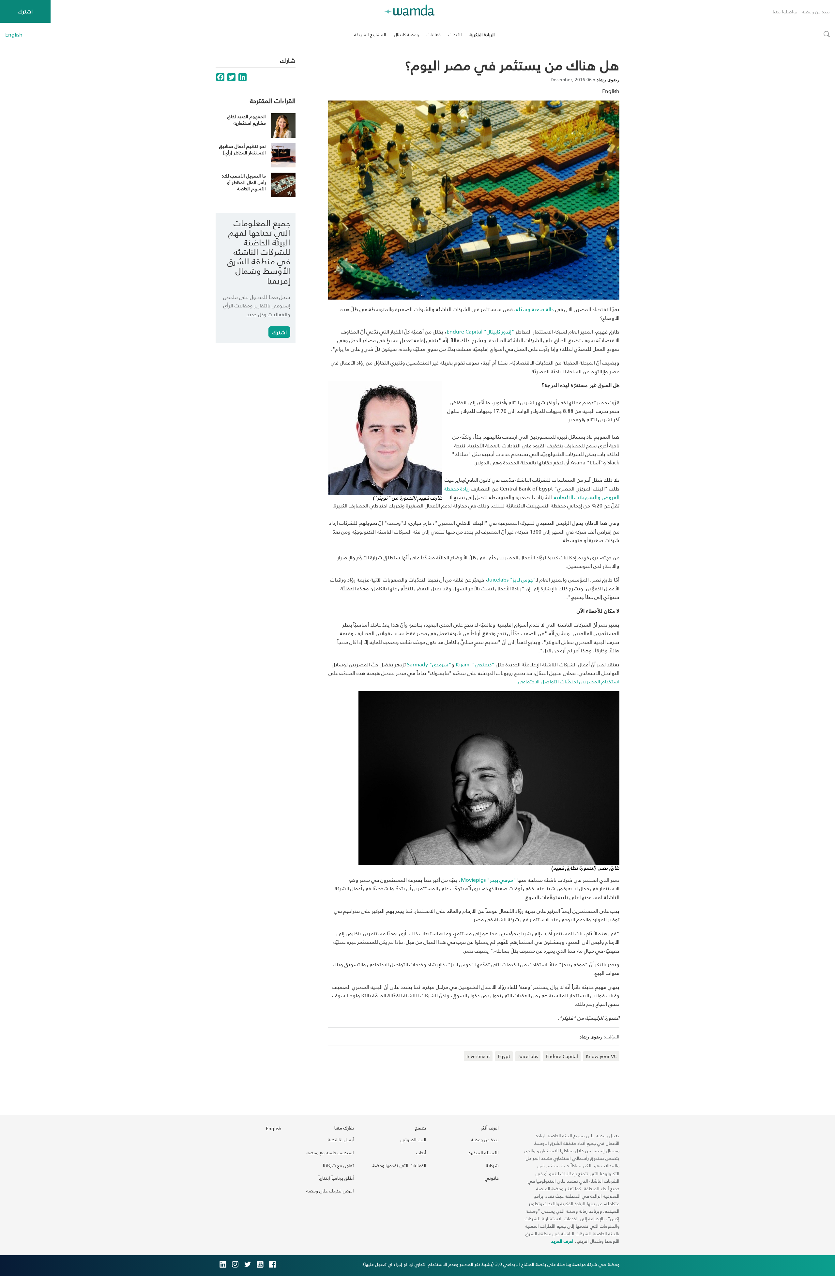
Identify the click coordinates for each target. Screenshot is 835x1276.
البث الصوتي (413, 1139)
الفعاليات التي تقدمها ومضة (399, 1165)
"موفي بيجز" (488, 880)
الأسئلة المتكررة (484, 1152)
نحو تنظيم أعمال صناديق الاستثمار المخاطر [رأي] (242, 149)
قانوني (492, 1178)
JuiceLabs (528, 1056)
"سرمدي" (429, 664)
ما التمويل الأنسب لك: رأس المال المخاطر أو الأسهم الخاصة (244, 182)
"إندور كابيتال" (480, 331)
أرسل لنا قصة (341, 1139)
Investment (478, 1056)
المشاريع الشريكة (370, 34)
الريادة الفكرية (482, 34)
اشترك (25, 11)
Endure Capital (562, 1056)
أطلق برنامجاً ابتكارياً (336, 1178)
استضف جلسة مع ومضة (330, 1152)
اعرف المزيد (562, 1241)
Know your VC (601, 1056)
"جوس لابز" (511, 579)
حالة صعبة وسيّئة (535, 309)
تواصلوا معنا (785, 11)
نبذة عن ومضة (816, 11)
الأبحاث (455, 34)
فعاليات (434, 34)
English (14, 34)
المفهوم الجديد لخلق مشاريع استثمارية (246, 119)
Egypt (504, 1056)
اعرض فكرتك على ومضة (330, 1190)
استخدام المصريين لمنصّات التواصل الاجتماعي (568, 681)
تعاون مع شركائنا (338, 1165)
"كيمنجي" (475, 664)
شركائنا (492, 1165)
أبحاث (421, 1152)
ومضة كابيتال (406, 34)
